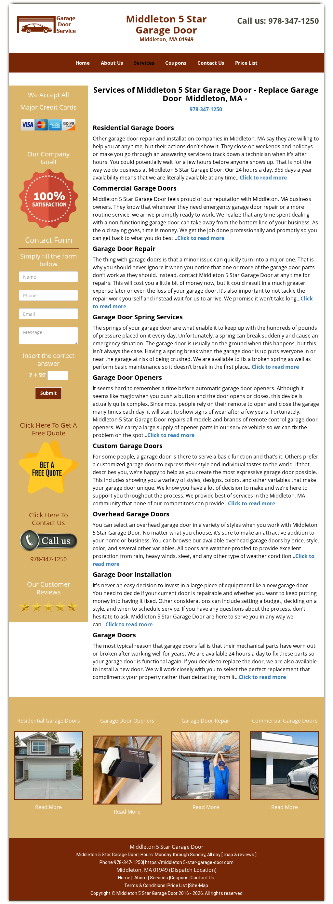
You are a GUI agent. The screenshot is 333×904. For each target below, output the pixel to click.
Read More (48, 807)
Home (82, 63)
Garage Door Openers (127, 720)
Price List (246, 63)
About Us (112, 63)
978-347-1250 (293, 20)
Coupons (175, 63)
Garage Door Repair (206, 720)
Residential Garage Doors (48, 720)
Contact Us (210, 63)
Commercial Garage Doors (284, 720)
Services (144, 63)
